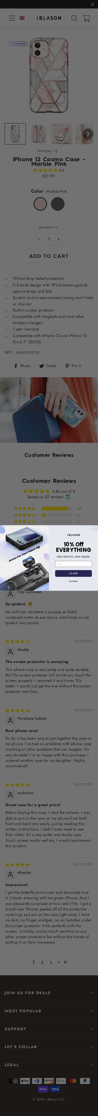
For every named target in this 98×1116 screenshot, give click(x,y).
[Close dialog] (95, 528)
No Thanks (73, 581)
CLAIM (73, 573)
